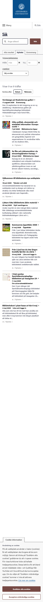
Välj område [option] (8, 73)
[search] (15, 41)
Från (4, 63)
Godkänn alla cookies (21, 589)
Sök (35, 41)
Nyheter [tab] (20, 52)
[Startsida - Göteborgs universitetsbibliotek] (21, 11)
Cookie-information (13, 539)
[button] (16, 25)
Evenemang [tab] (31, 52)
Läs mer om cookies (26, 580)
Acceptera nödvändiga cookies (21, 597)
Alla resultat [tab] (9, 52)
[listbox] (15, 73)
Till (24, 63)
